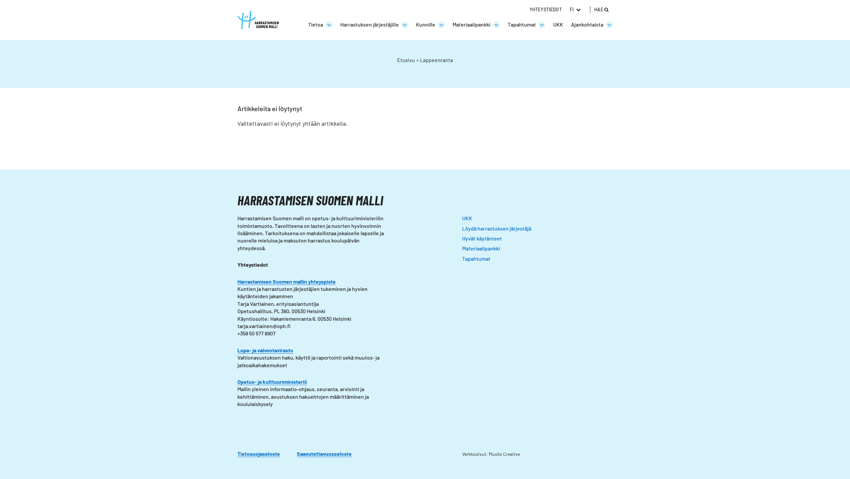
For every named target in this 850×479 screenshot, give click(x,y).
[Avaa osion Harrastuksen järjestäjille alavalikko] (404, 25)
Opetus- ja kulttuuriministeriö (272, 381)
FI (572, 9)
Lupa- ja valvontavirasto (265, 350)
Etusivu (406, 60)
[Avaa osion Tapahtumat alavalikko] (542, 25)
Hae (599, 9)
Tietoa (315, 24)
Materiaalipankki (471, 24)
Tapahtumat (522, 24)
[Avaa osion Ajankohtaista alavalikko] (609, 25)
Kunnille (425, 24)
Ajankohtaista (587, 24)
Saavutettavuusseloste (324, 453)
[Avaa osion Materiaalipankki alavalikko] (496, 25)
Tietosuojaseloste (258, 453)
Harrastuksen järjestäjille (369, 24)
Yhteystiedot (546, 9)
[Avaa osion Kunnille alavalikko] (441, 25)
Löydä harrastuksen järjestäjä (496, 228)
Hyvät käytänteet (482, 238)
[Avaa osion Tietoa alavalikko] (329, 25)
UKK (558, 24)
